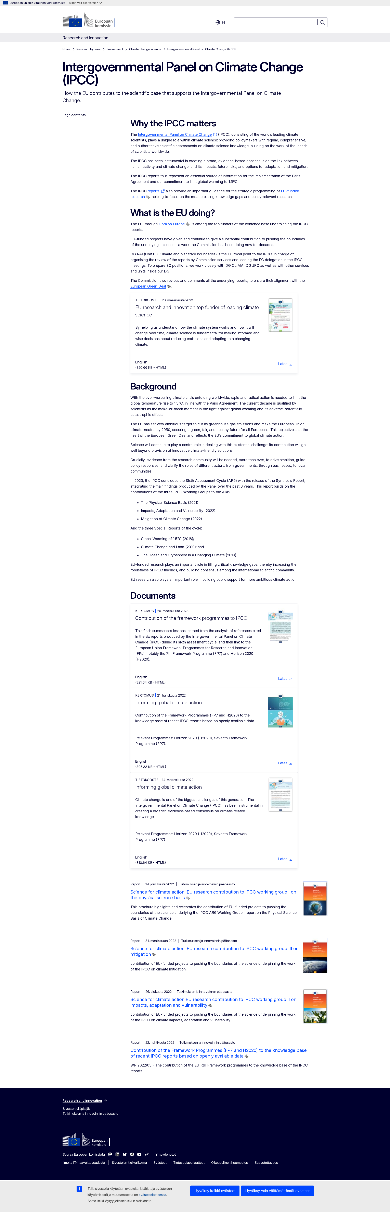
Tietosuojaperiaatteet (189, 1163)
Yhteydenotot (165, 1154)
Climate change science (145, 49)
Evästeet (160, 1163)
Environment (115, 49)
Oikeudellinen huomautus (229, 1163)
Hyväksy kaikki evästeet (214, 1191)
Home (66, 49)
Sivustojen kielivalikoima (129, 1163)
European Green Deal (148, 286)
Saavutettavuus (266, 1163)
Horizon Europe (172, 224)
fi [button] (223, 22)
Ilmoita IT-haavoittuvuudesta (84, 1163)
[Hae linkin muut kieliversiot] (148, 197)
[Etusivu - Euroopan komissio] (95, 20)
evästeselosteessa (152, 1195)
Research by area (89, 49)
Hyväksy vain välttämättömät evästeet (277, 1191)
